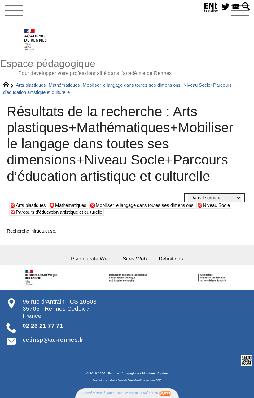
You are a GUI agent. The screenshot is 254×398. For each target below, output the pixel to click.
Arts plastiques (31, 205)
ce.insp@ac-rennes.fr (53, 339)
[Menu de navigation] (13, 11)
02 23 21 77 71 (43, 325)
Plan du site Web (90, 259)
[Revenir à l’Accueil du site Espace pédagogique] (36, 40)
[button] (246, 7)
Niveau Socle (216, 205)
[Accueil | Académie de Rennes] (42, 277)
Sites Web (135, 259)
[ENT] (211, 8)
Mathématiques (70, 205)
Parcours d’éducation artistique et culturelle (59, 212)
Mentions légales (155, 373)
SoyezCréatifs (135, 380)
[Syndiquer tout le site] (165, 393)
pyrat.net (110, 380)
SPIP (158, 380)
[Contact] (236, 7)
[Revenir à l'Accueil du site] (8, 85)
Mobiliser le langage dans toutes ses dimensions (145, 205)
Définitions (171, 259)
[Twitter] (225, 7)
